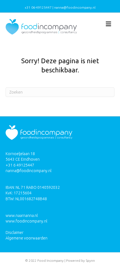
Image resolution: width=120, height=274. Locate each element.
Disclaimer (14, 232)
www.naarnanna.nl (22, 215)
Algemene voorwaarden (26, 238)
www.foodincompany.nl (26, 221)
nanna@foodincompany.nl (28, 170)
